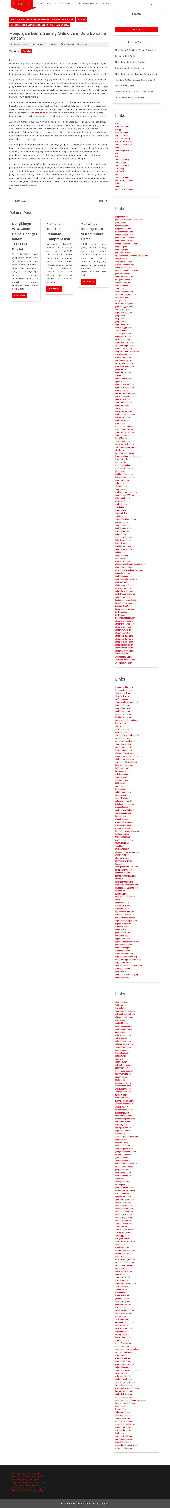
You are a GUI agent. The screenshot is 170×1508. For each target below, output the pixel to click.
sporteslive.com (122, 390)
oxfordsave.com (122, 330)
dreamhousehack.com (125, 1382)
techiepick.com (121, 1334)
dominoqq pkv (33, 1474)
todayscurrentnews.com (125, 609)
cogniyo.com (120, 534)
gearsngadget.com (123, 1173)
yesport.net (120, 315)
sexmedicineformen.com (126, 579)
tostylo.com (120, 318)
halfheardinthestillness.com (127, 885)
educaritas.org (121, 1050)
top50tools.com (121, 768)
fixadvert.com (121, 723)
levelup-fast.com (122, 1181)
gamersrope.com (122, 273)
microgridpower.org (123, 549)
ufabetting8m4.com (123, 1205)
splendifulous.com (123, 1196)
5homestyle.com (122, 977)
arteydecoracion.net (123, 861)
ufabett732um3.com (123, 1271)
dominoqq (119, 168)
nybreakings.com (122, 1367)
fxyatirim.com (121, 1095)
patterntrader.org (122, 480)
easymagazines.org (123, 537)
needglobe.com (121, 555)
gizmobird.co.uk (122, 696)
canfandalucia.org (122, 1361)
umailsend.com (121, 297)
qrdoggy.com (120, 462)
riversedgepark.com (124, 1029)
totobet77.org (120, 615)
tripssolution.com (122, 1146)
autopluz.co (120, 726)
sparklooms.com (122, 597)
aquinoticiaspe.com (123, 348)
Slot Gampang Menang (86, 4)
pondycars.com (122, 1340)
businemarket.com (123, 357)
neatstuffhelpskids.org (124, 810)
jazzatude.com (121, 780)
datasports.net (121, 408)
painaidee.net (121, 369)
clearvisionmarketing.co (125, 1283)
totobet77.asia (121, 612)
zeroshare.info (121, 786)
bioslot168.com (121, 1442)
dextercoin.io (120, 971)
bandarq (118, 147)
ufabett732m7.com (123, 1313)
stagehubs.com (122, 1002)
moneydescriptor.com (124, 363)
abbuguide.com (121, 1098)
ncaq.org (119, 1059)
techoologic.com (122, 1346)
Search (136, 14)
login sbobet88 (121, 135)
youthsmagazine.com (124, 366)
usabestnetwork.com (124, 291)
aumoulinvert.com (123, 915)
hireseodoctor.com (123, 1175)
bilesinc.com (120, 789)
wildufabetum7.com (123, 663)
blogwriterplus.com (123, 229)
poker (117, 183)
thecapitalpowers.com (124, 603)
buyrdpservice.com (123, 312)
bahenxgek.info (121, 250)
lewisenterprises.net (123, 1071)
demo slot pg (120, 162)
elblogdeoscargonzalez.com (127, 852)
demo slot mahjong (123, 144)
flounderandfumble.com (125, 1250)
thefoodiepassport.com (125, 918)
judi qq (118, 129)
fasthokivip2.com (122, 339)
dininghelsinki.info (122, 1238)
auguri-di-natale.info (123, 708)
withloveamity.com (123, 1089)
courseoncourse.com (124, 240)
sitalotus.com (121, 486)
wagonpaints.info (122, 1277)
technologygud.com (123, 465)
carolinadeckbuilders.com (126, 762)
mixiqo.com (120, 552)
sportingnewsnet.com (124, 384)
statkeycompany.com (124, 759)
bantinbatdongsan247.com (126, 244)
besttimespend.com (123, 528)
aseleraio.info (121, 504)
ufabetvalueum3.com (124, 1211)
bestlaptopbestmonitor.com (127, 867)
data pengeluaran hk (124, 150)
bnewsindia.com (122, 1331)
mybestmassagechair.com (126, 888)
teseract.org (120, 1307)
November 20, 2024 (22, 44)
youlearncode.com (123, 1092)
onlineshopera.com (123, 1065)
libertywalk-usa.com (124, 690)
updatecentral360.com (124, 495)
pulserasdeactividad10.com (127, 942)
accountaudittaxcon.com (125, 519)
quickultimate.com (123, 573)
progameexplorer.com (124, 1421)
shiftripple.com (121, 582)
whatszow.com (121, 1107)
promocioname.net (123, 825)
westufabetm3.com (123, 657)
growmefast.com (122, 441)
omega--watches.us (123, 714)
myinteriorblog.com (123, 1328)
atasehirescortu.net (123, 411)
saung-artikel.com (123, 336)
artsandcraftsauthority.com (126, 1445)
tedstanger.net (121, 1268)
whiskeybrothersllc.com (125, 660)
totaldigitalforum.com (124, 1394)
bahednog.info (121, 246)
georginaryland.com (123, 870)
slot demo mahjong (123, 141)
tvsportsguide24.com (124, 429)
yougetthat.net (121, 321)
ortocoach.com (121, 558)
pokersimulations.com (124, 1187)
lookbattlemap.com (123, 309)
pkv (116, 174)
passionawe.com (122, 561)
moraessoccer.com (123, 813)
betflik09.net (120, 1056)
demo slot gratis (122, 159)
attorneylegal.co (122, 420)
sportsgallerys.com (123, 402)
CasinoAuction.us (122, 906)
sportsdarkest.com (123, 372)
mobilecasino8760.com (125, 897)
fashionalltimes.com (123, 1391)
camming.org (121, 1020)
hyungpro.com (121, 381)
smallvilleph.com (122, 798)
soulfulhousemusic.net (125, 594)
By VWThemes (101, 1504)
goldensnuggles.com (124, 306)
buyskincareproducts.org (126, 956)
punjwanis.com (121, 217)
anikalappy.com (122, 1235)
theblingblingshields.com (125, 393)
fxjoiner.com (120, 1409)
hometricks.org (121, 543)
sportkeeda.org (121, 525)
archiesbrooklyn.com (124, 840)
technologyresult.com (124, 1101)
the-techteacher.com (124, 1385)
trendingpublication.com (125, 618)
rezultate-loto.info (122, 1193)
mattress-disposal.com (125, 453)
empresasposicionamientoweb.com (130, 1400)
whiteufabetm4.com (123, 1232)
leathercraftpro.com (123, 546)
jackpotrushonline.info (124, 264)
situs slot (107, 4)
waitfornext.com (122, 1280)
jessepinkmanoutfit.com (125, 294)
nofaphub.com (121, 1038)
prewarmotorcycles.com (125, 741)
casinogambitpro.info (124, 235)
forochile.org (120, 816)
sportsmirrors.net (122, 405)
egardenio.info (121, 510)
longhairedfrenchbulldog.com (127, 351)
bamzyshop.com (122, 1337)
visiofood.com (121, 1316)
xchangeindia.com (123, 1376)
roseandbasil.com (123, 873)
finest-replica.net (122, 1295)
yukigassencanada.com (125, 1151)
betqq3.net (119, 900)
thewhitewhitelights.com (125, 876)
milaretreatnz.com (123, 792)
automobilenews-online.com (127, 1388)
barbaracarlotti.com (123, 944)
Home (40, 4)
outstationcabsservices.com (127, 1370)
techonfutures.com (123, 1343)
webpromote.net (122, 855)
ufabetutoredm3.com (124, 645)
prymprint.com (121, 522)
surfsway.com (121, 1125)
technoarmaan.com (123, 1397)
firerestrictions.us (122, 837)
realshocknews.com (124, 468)
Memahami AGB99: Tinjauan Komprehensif (136, 74)
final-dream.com (122, 1292)
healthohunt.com (122, 1253)
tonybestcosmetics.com (125, 1403)
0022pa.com (120, 783)
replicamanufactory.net (125, 1190)
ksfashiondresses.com (125, 477)
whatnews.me (121, 1289)
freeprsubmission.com (125, 1322)
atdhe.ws (119, 879)
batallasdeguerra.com (124, 804)
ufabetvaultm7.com (123, 1214)
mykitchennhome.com (125, 912)
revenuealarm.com (123, 1430)
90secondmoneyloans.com (127, 1137)
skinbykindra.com (123, 1412)
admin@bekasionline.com (47, 44)
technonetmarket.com (124, 1265)
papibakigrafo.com (123, 924)
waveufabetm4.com (123, 1223)
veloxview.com (121, 654)
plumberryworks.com (124, 567)
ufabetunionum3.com (124, 1208)
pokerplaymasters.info (124, 238)
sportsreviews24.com (124, 432)
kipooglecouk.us (122, 909)
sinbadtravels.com (123, 282)
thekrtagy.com (121, 1373)
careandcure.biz (122, 531)
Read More (20, 296)
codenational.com (122, 1418)
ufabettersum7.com (123, 627)
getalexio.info (120, 516)
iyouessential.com (123, 1086)
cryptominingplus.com (124, 345)
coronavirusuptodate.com (126, 1163)
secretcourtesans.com (125, 1011)
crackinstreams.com (124, 1167)
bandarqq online (122, 126)
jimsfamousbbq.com (124, 687)
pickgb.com (120, 471)
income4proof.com (123, 1047)
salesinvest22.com (123, 1304)
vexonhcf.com (121, 732)
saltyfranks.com (122, 774)
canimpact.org (121, 930)
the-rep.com (120, 771)
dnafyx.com (120, 1080)
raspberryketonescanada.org (127, 1349)
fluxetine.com (121, 894)
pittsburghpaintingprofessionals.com (130, 564)
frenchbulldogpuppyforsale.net (128, 959)
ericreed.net (120, 891)
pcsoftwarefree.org (123, 1074)
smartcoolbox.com (123, 588)
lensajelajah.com (122, 1053)
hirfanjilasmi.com (122, 540)
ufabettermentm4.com (124, 624)
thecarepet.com (122, 226)
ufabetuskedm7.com (124, 642)
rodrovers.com (121, 1143)
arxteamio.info (121, 513)
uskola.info (119, 1274)
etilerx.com (120, 1244)
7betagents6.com (122, 1161)
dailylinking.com (122, 1077)
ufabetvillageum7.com (124, 1217)
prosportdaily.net (122, 1301)
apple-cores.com (122, 938)
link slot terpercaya (123, 138)
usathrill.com (120, 1355)
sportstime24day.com (124, 387)
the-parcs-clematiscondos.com (128, 220)
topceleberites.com (123, 1202)
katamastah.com (122, 498)
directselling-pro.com (124, 1427)
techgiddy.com (121, 258)
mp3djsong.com (122, 699)
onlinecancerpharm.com (125, 447)
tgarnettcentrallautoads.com (127, 720)
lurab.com (119, 1433)
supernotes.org (121, 489)
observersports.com (124, 342)
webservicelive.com (123, 1448)
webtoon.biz (120, 375)
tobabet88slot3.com (123, 606)
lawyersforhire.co (122, 354)
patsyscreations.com (124, 1044)
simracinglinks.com (123, 744)
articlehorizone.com (123, 1155)
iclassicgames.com (123, 333)
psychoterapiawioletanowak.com (129, 570)
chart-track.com (122, 819)
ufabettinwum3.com (123, 633)
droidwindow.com (122, 1319)
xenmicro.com (121, 1062)
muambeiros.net (122, 843)
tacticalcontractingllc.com (126, 600)
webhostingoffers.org (124, 1104)
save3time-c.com (122, 729)
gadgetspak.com (122, 1169)
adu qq (118, 123)
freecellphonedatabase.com (127, 270)
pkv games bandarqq (124, 180)
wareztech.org (121, 288)
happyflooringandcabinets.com (128, 456)
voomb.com (120, 423)
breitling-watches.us (123, 717)
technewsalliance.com (124, 1262)
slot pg (118, 153)
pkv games (39, 1477)
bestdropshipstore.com (125, 1119)
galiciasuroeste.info (123, 801)
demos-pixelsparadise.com (127, 735)
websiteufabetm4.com (124, 1229)
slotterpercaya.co (122, 585)
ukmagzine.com (122, 285)
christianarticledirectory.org (126, 974)
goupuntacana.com (123, 1026)
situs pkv (23, 1488)
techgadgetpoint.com (124, 426)
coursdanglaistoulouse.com (127, 702)
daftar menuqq (18, 1474)
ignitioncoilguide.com (124, 1436)
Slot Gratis (66, 4)
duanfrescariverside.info (125, 1241)
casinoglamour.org (123, 968)
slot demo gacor (43, 113)
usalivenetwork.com (124, 262)
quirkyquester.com (123, 576)
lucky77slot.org (121, 438)
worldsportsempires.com (126, 492)
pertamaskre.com (123, 252)
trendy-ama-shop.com (124, 1310)
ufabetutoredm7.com (124, 648)
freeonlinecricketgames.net (127, 831)
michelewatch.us (122, 711)
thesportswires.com (123, 378)
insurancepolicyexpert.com (127, 756)
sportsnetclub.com (123, 324)
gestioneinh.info (122, 1298)
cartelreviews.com (123, 1122)
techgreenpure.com (123, 1116)
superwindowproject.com (126, 921)
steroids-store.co (122, 858)
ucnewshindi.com (122, 268)
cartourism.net (121, 936)
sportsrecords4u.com (124, 1199)
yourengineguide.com (124, 1364)
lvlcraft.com (120, 1134)
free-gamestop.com (123, 279)
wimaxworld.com (122, 828)
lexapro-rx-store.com (124, 954)
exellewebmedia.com (124, 276)
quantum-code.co (122, 1286)
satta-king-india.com (124, 1149)
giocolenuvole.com (123, 1083)
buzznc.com (120, 1406)
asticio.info (119, 507)
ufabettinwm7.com (123, 630)
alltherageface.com (123, 1415)
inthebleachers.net (123, 950)
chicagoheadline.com (124, 1017)
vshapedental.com (123, 1358)
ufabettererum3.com (124, 621)
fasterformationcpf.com (125, 303)
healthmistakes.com (124, 474)
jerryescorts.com (122, 417)
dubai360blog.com (123, 435)
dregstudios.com (122, 807)
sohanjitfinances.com (124, 591)
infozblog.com (121, 846)
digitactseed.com (122, 1131)
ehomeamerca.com (123, 1110)
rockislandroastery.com (125, 1424)
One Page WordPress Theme (76, 1504)
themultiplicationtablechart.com (128, 965)
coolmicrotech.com (123, 1379)
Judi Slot (51, 4)
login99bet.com (121, 1008)
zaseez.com (120, 1032)
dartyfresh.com (121, 1068)
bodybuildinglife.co (123, 459)
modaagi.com (121, 795)
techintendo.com (122, 1113)
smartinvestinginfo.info (125, 1259)
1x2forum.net (121, 1005)
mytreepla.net (121, 1184)
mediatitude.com (122, 738)
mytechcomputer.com (124, 1439)
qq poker (34, 1488)
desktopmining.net (123, 948)
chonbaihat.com (122, 849)
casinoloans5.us (122, 903)
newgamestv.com (123, 399)
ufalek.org (119, 450)
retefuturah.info (121, 1256)
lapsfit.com (120, 1179)
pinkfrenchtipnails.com (125, 396)
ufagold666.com (122, 1325)
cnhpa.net (119, 483)
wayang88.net (121, 1226)
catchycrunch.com (123, 1035)
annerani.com (121, 777)
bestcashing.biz (122, 834)
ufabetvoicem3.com (123, 1220)
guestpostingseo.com (124, 232)
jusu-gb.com (120, 223)
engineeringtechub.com (125, 414)
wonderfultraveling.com (125, 822)
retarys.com (120, 300)
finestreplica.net (122, 1247)
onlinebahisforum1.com (125, 1014)
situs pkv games (122, 132)
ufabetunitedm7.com (124, 639)
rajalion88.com (121, 1023)
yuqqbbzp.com (121, 1157)
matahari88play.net (123, 360)
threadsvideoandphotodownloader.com (131, 256)
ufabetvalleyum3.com (124, 651)
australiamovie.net (123, 693)
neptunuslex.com (122, 705)
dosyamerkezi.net (123, 747)
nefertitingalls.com (123, 1041)
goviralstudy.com (122, 932)
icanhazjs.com (121, 927)
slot (116, 156)
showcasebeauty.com (124, 753)
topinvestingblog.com (124, 765)
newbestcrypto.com (123, 327)
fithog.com (119, 864)
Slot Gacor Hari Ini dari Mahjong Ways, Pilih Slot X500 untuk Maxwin (42, 19)
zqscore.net (120, 501)
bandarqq (119, 186)
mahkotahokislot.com (124, 444)
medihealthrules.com (124, 1352)
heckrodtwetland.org (124, 882)
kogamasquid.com (123, 962)
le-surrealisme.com (123, 750)
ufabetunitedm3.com (124, 636)
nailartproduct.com (123, 1128)
